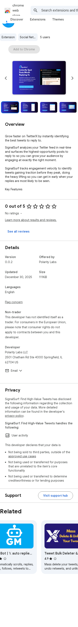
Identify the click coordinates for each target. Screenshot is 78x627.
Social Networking (29, 37)
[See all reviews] (18, 231)
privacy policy (14, 416)
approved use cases (22, 456)
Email (14, 371)
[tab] (17, 19)
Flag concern (14, 302)
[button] (39, 78)
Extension (8, 37)
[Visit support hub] (55, 496)
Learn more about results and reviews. (31, 220)
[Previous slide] (6, 78)
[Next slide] (72, 78)
